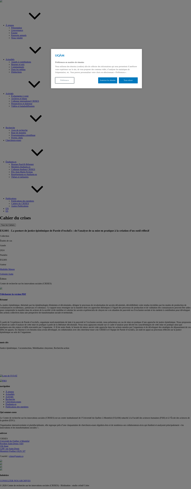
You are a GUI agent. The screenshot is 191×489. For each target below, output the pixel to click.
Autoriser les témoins (108, 80)
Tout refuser (128, 80)
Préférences (64, 80)
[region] (96, 68)
